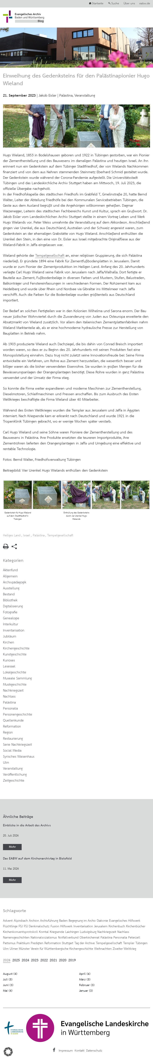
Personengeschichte (17, 714)
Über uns (129, 3)
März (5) (84, 979)
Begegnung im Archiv (82, 921)
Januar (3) (86, 991)
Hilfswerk (66, 926)
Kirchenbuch (117, 926)
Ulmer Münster (20, 949)
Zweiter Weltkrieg (124, 949)
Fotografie (10, 612)
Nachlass (9, 696)
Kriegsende (57, 932)
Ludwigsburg (88, 932)
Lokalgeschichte (14, 672)
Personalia (10, 708)
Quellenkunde (13, 720)
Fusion (55, 926)
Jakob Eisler (47, 95)
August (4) (10, 974)
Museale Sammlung (17, 678)
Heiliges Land (12, 535)
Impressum (66, 1051)
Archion (34, 921)
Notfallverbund (68, 938)
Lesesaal (9, 666)
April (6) (84, 974)
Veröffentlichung (15, 775)
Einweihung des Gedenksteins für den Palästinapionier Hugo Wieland (76, 80)
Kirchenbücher (135, 926)
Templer (128, 943)
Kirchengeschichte (16, 648)
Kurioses (9, 660)
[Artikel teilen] (14, 548)
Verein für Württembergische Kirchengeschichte (62, 949)
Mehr (12, 847)
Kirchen (8, 642)
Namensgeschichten (16, 938)
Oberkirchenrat (89, 938)
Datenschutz (94, 1051)
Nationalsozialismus (44, 938)
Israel (26, 535)
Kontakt (79, 1051)
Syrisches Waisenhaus (18, 757)
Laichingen (72, 932)
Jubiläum (9, 636)
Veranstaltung (84, 95)
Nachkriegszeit (13, 690)
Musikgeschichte (14, 684)
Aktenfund (10, 570)
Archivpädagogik (14, 582)
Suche (115, 3)
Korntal (44, 932)
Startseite (97, 3)
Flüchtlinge (10, 926)
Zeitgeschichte (13, 780)
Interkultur (10, 624)
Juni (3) (8, 985)
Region (8, 732)
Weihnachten (103, 949)
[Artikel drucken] (6, 548)
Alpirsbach (21, 921)
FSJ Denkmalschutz (36, 926)
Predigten (37, 943)
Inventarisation (13, 630)
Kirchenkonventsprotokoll (20, 932)
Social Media (12, 751)
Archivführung (49, 921)
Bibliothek (10, 600)
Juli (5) (8, 979)
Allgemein (10, 576)
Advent (8, 921)
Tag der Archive (84, 943)
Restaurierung (13, 739)
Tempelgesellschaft (49, 255)
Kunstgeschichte (14, 654)
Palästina (66, 95)
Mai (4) (8, 991)
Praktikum (23, 943)
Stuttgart (67, 943)
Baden (63, 921)
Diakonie (102, 921)
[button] (8, 1052)
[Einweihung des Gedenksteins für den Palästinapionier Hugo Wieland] (76, 146)
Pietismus (9, 943)
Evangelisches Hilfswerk (124, 921)
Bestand (9, 594)
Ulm (6, 763)
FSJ (21, 926)
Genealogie (11, 618)
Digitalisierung (13, 606)
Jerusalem (100, 926)
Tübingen (141, 943)
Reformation (12, 726)
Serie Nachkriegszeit (17, 745)
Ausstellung (11, 588)
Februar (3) (87, 985)
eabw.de (144, 3)
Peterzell (134, 938)
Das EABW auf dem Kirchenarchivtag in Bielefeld (37, 859)
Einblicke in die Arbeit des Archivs (27, 825)
